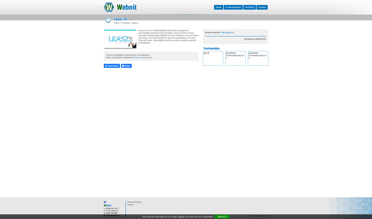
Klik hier (181, 217)
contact (137, 57)
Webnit (127, 7)
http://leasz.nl (227, 32)
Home (218, 7)
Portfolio (249, 7)
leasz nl (135, 23)
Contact (262, 7)
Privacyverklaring (134, 202)
